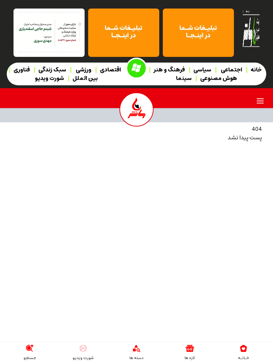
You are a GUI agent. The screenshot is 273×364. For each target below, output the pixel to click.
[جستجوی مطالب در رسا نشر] (29, 348)
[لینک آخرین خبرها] (190, 348)
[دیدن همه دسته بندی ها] (136, 348)
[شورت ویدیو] (83, 348)
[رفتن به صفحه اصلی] (243, 348)
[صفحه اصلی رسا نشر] (250, 28)
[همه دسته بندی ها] (136, 68)
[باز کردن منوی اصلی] (260, 101)
